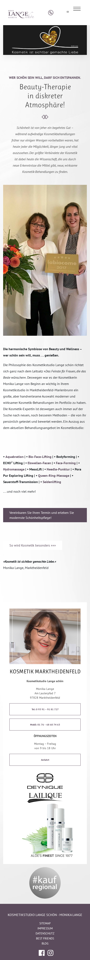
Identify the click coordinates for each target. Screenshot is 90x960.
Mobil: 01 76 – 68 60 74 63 (45, 724)
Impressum (45, 928)
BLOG (45, 943)
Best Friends (45, 938)
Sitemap (45, 923)
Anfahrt (45, 759)
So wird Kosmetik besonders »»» (32, 545)
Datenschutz (45, 933)
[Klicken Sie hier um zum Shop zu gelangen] (59, 12)
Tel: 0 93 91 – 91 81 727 (45, 709)
